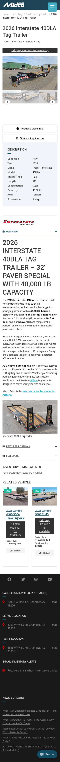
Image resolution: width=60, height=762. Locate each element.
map (55, 602)
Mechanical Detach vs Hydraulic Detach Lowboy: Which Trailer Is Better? (28, 730)
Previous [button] (7, 102)
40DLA (34, 380)
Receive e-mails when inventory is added (33, 670)
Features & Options (18, 446)
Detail (17, 550)
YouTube (50, 579)
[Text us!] (47, 755)
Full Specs (12, 456)
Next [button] (52, 102)
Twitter (23, 579)
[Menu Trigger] (52, 7)
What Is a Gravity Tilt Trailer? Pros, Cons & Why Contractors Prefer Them (28, 721)
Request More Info (32, 128)
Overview (12, 231)
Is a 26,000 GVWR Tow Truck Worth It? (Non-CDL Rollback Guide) (29, 748)
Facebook (9, 579)
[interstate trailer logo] (18, 223)
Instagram (36, 579)
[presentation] (7, 526)
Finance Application (32, 138)
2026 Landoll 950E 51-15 (43, 512)
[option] (30, 73)
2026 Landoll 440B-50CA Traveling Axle (15, 514)
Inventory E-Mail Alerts (21, 467)
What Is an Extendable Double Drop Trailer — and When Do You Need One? (29, 712)
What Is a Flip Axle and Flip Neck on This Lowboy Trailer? (28, 739)
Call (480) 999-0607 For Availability (30, 50)
